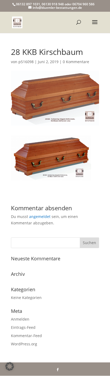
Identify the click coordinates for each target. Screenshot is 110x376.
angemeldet (39, 216)
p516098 (26, 61)
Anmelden (20, 319)
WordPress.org (24, 343)
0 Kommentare (76, 61)
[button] (9, 366)
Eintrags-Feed (23, 327)
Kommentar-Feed (26, 335)
